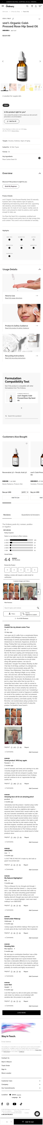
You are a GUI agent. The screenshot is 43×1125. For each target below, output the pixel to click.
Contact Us (21, 1051)
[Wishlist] (39, 18)
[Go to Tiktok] (21, 1104)
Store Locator (6, 1073)
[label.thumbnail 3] (21, 87)
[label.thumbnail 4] (29, 87)
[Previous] (3, 2)
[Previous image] (3, 61)
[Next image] (40, 61)
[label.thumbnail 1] (4, 87)
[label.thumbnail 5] (38, 87)
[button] (39, 173)
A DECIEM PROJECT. (7, 1114)
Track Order (6, 1065)
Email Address (6, 1042)
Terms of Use (7, 1051)
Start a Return (7, 1062)
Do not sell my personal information (12, 1112)
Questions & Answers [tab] (31, 515)
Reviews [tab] (7, 515)
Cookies (26, 1112)
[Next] (40, 2)
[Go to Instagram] (8, 1104)
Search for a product (14, 416)
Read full (13, 298)
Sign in (4, 1069)
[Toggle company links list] (40, 1084)
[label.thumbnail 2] (13, 87)
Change (19, 1094)
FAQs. (25, 129)
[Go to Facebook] (2, 1104)
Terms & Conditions (7, 1111)
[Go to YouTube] (14, 1104)
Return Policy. (15, 131)
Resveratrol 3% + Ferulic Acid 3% (14, 472)
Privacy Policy (38, 1050)
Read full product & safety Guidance (17, 328)
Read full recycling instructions (15, 358)
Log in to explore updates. (21, 2)
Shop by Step (15, 11)
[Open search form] (27, 6)
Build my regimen (11, 186)
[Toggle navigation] (2, 6)
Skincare (5, 11)
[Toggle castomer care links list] (40, 1081)
